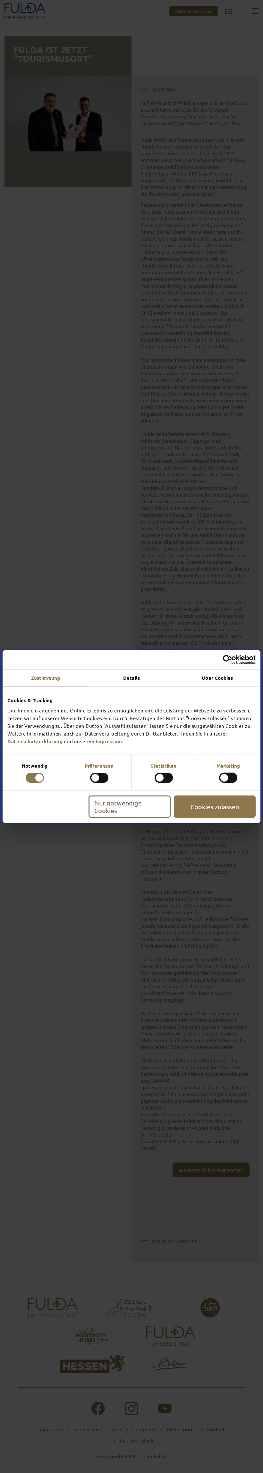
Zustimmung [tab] (45, 678)
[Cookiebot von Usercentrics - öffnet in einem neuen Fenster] (227, 660)
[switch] (99, 778)
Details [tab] (131, 678)
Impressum (109, 741)
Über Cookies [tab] (217, 678)
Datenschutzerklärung (35, 741)
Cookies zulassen (215, 806)
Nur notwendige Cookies (118, 806)
